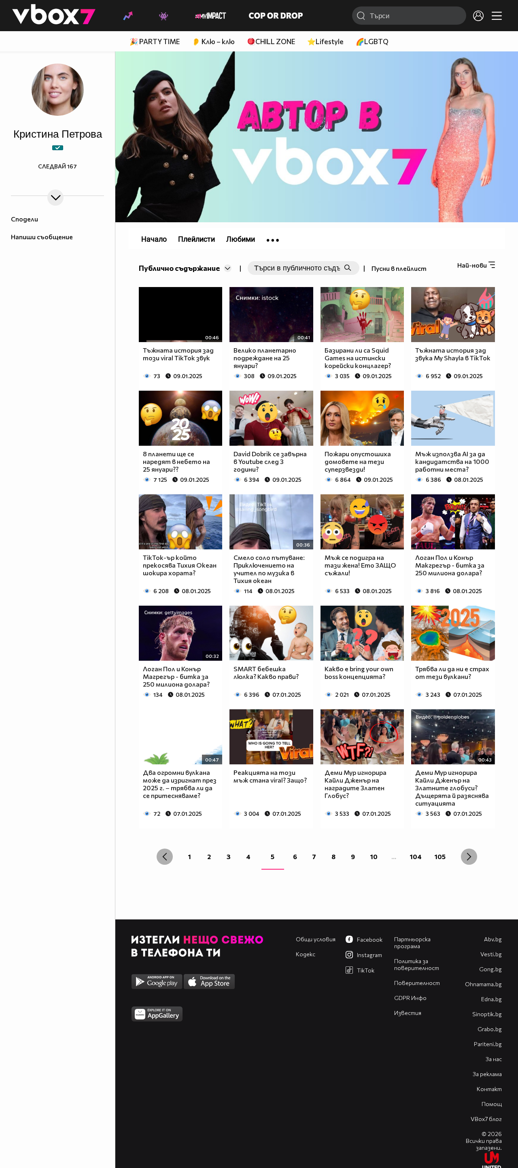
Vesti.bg (491, 954)
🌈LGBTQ (372, 41)
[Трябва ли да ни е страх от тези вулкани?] (453, 633)
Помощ (492, 1103)
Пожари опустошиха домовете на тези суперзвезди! (358, 461)
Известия (407, 1012)
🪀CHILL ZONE (271, 41)
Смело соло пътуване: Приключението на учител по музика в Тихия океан (269, 568)
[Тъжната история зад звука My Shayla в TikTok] (453, 314)
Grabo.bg (490, 1028)
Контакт (489, 1088)
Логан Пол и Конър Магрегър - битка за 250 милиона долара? (176, 676)
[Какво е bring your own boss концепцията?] (362, 633)
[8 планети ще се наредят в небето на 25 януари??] (181, 418)
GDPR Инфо (410, 997)
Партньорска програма (412, 942)
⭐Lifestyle (325, 41)
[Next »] (469, 857)
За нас (494, 1058)
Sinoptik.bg (487, 1014)
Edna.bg (491, 999)
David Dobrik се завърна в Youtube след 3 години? (270, 461)
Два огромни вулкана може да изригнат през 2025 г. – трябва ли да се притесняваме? (180, 783)
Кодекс (305, 954)
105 (440, 856)
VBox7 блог (486, 1118)
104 (416, 856)
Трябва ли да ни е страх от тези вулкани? (452, 672)
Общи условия (315, 939)
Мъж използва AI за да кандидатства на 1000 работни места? (452, 461)
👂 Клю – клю (213, 41)
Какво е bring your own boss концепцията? (359, 672)
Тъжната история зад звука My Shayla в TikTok (452, 354)
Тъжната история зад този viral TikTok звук (178, 354)
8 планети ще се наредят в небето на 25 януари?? (176, 461)
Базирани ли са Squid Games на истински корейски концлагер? (358, 357)
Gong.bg (490, 969)
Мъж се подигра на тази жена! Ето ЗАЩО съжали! (360, 565)
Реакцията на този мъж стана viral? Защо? (270, 776)
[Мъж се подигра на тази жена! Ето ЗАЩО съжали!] (362, 521)
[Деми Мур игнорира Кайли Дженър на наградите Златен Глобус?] (362, 736)
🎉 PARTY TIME (155, 41)
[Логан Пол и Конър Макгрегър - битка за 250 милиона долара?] (453, 521)
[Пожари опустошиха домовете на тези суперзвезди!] (362, 418)
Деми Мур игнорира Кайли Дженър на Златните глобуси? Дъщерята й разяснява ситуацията (452, 787)
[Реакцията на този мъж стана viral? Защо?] (271, 736)
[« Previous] (165, 857)
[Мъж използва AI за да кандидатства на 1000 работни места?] (453, 418)
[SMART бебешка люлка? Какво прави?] (271, 633)
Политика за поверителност (416, 964)
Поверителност (417, 982)
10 (374, 856)
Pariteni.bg (488, 1043)
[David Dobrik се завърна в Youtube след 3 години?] (271, 418)
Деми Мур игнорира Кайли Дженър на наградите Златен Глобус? (355, 783)
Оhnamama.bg (483, 984)
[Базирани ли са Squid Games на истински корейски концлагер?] (362, 314)
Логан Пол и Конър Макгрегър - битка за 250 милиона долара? (449, 565)
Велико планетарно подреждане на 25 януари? (265, 357)
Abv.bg (493, 939)
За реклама (487, 1073)
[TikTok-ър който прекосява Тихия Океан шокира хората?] (181, 521)
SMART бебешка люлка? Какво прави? (266, 672)
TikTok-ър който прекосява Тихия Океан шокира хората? (180, 565)
